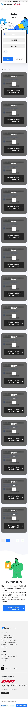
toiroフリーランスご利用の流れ (8, 640)
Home (2, 9)
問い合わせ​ (4, 647)
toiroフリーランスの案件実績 (8, 642)
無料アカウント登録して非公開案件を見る (14, 608)
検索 (8, 59)
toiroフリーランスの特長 (7, 637)
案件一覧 (3, 654)
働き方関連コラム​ (5, 658)
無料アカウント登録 (21, 705)
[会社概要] (5, 692)
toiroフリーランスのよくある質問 (9, 644)
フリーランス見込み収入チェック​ (9, 656)
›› (22, 540)
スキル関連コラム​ (5, 661)
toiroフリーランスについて (7, 635)
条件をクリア (19, 59)
